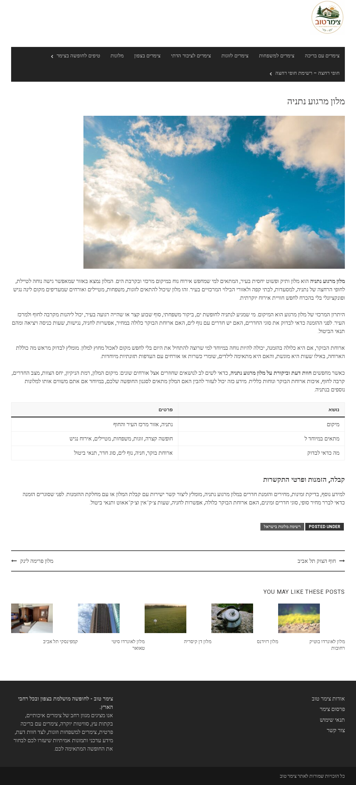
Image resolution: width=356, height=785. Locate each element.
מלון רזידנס (267, 641)
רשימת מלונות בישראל (282, 526)
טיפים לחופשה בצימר (78, 55)
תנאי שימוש (332, 720)
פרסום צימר (332, 709)
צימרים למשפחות (276, 55)
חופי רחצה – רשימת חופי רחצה (307, 73)
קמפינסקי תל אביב (60, 641)
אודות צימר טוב (328, 698)
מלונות (117, 55)
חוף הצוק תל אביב (317, 561)
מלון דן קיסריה (197, 641)
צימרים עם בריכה (322, 55)
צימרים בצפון (147, 55)
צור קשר (336, 730)
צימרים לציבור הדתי (191, 55)
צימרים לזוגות (235, 55)
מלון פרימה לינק (36, 561)
